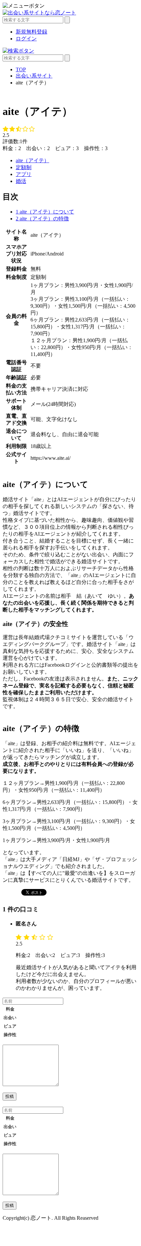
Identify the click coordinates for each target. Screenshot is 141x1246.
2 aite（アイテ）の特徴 (42, 218)
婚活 (21, 181)
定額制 (23, 167)
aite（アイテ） (32, 160)
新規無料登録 (31, 31)
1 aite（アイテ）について (45, 211)
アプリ (23, 174)
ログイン (26, 38)
